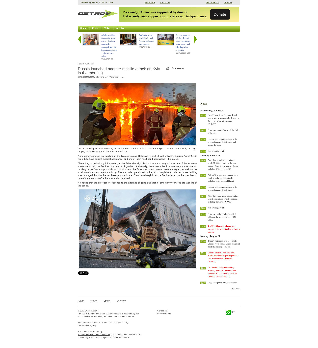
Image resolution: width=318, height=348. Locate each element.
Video (107, 301)
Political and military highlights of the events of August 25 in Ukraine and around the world (222, 142)
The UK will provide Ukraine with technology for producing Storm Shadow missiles (224, 229)
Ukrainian (228, 2)
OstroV (94, 311)
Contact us (165, 2)
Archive (121, 301)
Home (81, 301)
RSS (233, 312)
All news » (236, 289)
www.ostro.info (96, 317)
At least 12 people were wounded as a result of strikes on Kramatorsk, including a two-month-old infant (223, 178)
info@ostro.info (164, 314)
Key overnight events (216, 151)
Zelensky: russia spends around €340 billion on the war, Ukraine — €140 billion (222, 217)
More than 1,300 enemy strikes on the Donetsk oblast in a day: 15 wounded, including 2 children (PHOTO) (223, 199)
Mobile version (212, 2)
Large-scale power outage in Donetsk (222, 282)
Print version (178, 68)
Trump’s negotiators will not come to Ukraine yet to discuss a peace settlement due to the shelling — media (224, 244)
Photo (93, 301)
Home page (150, 2)
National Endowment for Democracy (94, 334)
